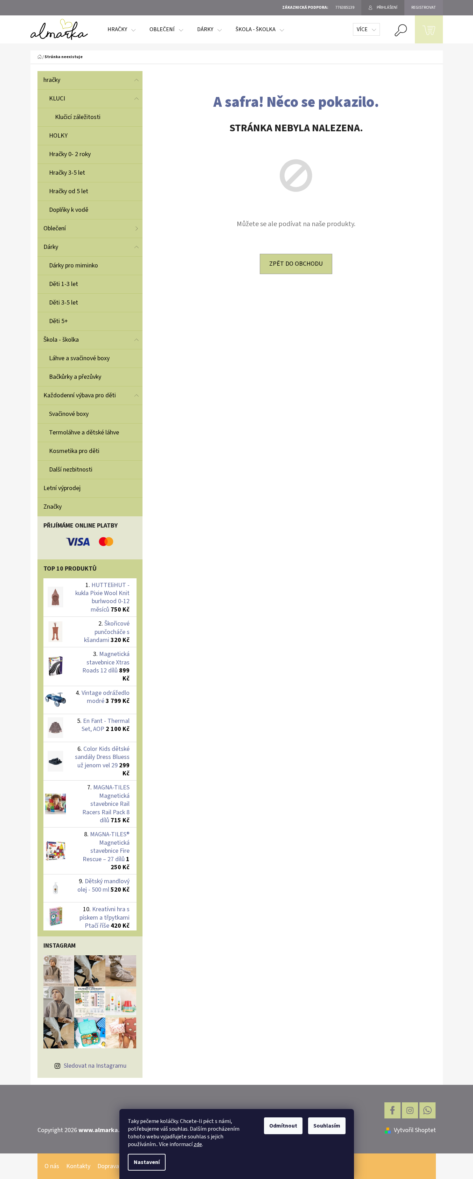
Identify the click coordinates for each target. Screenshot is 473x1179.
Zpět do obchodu (296, 263)
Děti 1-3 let (63, 284)
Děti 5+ (58, 321)
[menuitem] (121, 29)
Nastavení (147, 1162)
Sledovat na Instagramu (95, 1065)
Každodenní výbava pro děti (79, 395)
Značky (52, 506)
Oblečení (54, 228)
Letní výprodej (62, 488)
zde (198, 1144)
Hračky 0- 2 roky (70, 154)
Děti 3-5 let (63, 302)
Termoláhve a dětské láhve (84, 432)
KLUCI (57, 98)
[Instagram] (410, 1110)
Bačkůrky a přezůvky (75, 376)
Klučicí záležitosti (77, 117)
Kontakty (78, 1166)
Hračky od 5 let (68, 191)
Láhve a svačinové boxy (79, 358)
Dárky (50, 247)
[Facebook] (392, 1110)
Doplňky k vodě (68, 209)
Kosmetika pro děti (74, 451)
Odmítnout (283, 1126)
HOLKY (58, 135)
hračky (51, 80)
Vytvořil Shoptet (415, 1130)
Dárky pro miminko (73, 265)
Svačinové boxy (69, 414)
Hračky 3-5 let (67, 172)
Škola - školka (61, 339)
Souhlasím (326, 1126)
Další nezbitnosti (70, 469)
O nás (51, 1166)
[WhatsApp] (427, 1110)
